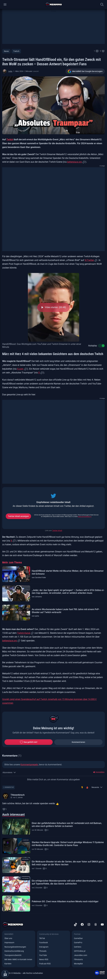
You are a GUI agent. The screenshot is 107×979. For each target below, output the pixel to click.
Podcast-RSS (45, 963)
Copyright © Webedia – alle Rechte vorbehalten (22, 973)
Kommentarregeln (29, 764)
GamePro (78, 942)
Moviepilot (78, 963)
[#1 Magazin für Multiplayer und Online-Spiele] (53, 4)
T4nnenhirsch (18, 795)
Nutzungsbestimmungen (15, 947)
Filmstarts (78, 959)
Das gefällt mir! (30, 742)
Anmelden (99, 772)
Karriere (7, 963)
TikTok (42, 938)
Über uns (8, 938)
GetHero (77, 947)
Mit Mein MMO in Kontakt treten (18, 959)
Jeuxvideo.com (80, 955)
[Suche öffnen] (102, 4)
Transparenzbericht (12, 955)
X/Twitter (89, 260)
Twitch (16, 51)
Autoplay (92, 345)
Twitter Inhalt (57, 531)
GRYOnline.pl (79, 951)
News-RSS (43, 959)
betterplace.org (74, 162)
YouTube (43, 955)
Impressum (9, 942)
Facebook (43, 942)
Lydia (10, 71)
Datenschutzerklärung (84, 516)
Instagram (43, 947)
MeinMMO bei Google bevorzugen (87, 71)
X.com (20, 368)
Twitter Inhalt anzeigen (18, 516)
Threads (42, 951)
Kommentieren (78, 742)
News (6, 51)
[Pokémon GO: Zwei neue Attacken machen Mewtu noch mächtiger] (16, 903)
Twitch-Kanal (23, 633)
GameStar (78, 938)
